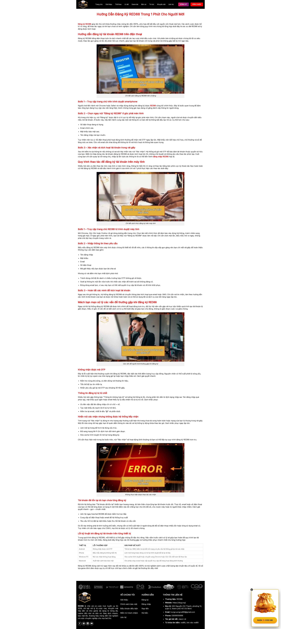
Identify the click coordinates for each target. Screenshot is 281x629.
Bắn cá (143, 4)
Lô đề (127, 4)
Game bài (135, 4)
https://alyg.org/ (179, 603)
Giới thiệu (109, 4)
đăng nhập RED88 (160, 156)
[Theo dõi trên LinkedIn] (87, 623)
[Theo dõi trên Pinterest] (84, 623)
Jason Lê (182, 619)
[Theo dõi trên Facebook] (80, 623)
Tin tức (151, 4)
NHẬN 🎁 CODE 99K (265, 620)
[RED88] (84, 4)
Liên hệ (171, 4)
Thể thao (118, 4)
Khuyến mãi (161, 4)
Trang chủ (99, 4)
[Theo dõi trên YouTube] (92, 623)
